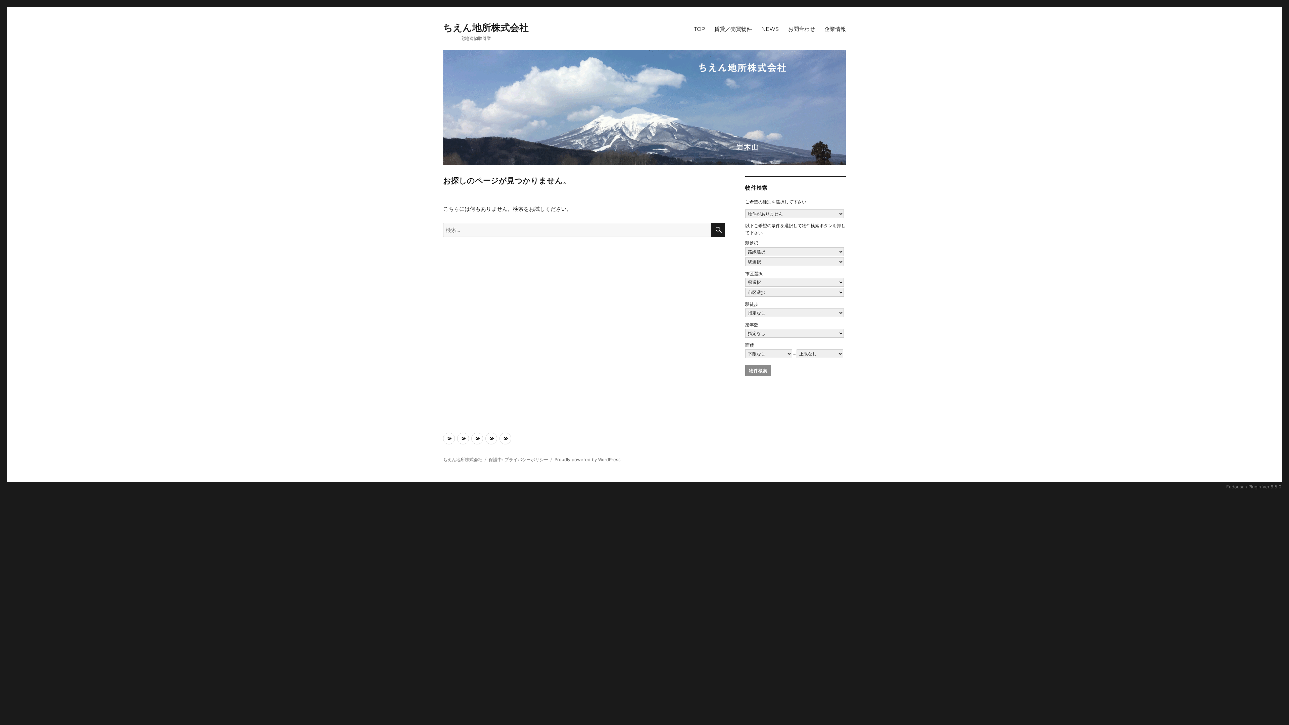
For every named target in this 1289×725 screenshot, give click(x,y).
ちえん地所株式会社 (486, 27)
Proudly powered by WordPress (588, 459)
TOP (699, 29)
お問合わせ (801, 29)
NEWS (770, 29)
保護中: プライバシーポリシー (518, 459)
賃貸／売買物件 (733, 29)
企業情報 (835, 29)
